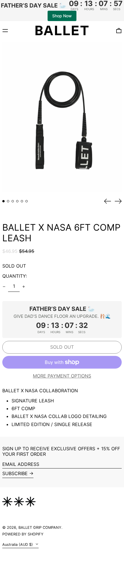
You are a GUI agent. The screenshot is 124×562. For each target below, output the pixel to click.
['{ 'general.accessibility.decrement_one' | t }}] (4, 287)
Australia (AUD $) (18, 544)
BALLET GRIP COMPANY (39, 527)
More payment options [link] (62, 376)
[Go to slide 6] (26, 201)
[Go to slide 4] (17, 201)
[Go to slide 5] (22, 201)
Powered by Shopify (23, 534)
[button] (62, 117)
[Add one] (24, 287)
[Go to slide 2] (8, 201)
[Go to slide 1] (3, 201)
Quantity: (14, 276)
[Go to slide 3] (13, 201)
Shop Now (62, 15)
